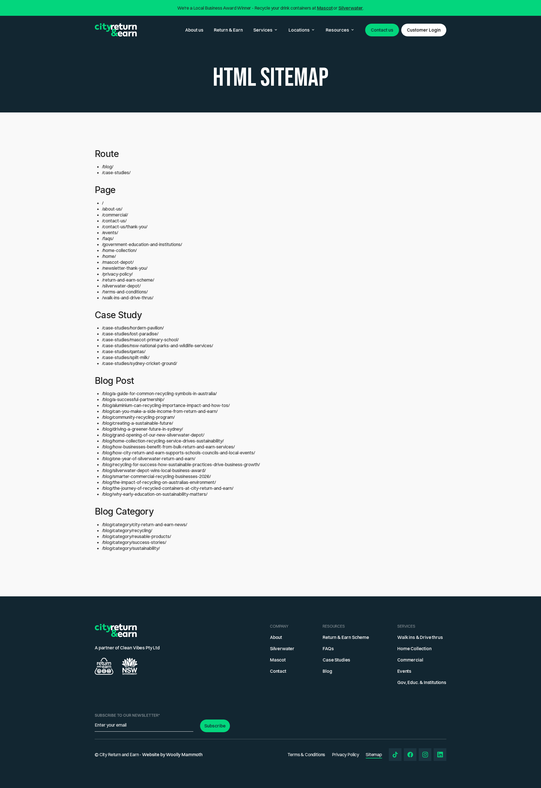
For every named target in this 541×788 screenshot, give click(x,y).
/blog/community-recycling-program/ (138, 417)
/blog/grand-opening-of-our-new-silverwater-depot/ (153, 435)
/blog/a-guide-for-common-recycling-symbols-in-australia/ (159, 393)
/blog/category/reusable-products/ (136, 536)
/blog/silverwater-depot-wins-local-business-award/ (154, 470)
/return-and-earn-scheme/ (128, 280)
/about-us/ (112, 209)
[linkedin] (440, 754)
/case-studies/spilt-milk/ (125, 357)
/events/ (110, 232)
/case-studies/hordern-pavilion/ (133, 328)
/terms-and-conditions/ (125, 292)
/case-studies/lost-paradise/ (130, 334)
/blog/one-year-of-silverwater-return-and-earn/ (148, 458)
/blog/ (107, 166)
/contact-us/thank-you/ (124, 226)
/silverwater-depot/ (121, 286)
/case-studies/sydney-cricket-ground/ (139, 363)
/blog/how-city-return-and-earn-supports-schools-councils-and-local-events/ (178, 452)
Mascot (325, 8)
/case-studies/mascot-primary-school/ (140, 339)
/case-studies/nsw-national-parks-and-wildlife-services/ (157, 345)
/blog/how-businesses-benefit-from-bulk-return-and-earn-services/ (168, 447)
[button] (265, 30)
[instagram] (425, 754)
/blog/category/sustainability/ (131, 548)
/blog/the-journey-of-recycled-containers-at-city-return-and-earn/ (167, 488)
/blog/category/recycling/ (127, 530)
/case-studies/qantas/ (123, 351)
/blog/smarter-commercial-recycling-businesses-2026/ (156, 476)
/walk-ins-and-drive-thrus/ (127, 297)
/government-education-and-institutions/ (142, 244)
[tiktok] (395, 754)
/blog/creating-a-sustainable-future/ (137, 423)
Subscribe (215, 726)
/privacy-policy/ (117, 274)
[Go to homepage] (116, 30)
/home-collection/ (119, 250)
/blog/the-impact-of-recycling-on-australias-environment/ (159, 482)
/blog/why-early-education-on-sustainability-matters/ (154, 494)
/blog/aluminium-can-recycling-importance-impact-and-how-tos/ (166, 405)
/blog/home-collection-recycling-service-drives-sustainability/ (163, 441)
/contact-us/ (114, 220)
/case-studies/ (116, 172)
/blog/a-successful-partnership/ (133, 399)
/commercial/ (115, 215)
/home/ (109, 256)
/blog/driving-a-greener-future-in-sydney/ (142, 429)
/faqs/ (108, 238)
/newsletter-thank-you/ (124, 268)
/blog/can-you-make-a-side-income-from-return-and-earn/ (160, 411)
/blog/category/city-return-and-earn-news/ (144, 524)
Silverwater (350, 8)
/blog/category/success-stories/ (134, 542)
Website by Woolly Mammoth (172, 754)
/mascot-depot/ (118, 262)
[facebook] (410, 754)
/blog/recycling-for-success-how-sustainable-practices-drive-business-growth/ (181, 464)
